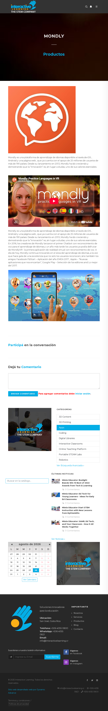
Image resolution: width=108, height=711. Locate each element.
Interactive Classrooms (70, 443)
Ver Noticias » (58, 539)
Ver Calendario (29, 579)
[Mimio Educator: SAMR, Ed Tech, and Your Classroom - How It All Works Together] (55, 522)
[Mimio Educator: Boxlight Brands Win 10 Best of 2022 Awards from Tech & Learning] (55, 481)
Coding (62, 433)
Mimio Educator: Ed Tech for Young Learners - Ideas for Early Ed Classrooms (78, 496)
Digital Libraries (67, 438)
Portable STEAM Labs (70, 454)
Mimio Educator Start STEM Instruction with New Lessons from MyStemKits (77, 510)
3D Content (65, 417)
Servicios (78, 617)
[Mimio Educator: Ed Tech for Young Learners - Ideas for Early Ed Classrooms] (55, 494)
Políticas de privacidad (19, 704)
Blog (76, 625)
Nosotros (78, 613)
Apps (61, 427)
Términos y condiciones (19, 700)
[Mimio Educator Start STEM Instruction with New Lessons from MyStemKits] (55, 508)
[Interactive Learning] (23, 6)
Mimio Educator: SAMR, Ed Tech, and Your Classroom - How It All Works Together (78, 524)
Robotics (63, 460)
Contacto (78, 629)
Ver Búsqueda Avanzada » (70, 465)
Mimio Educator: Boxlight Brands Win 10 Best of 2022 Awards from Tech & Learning (77, 483)
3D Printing (65, 422)
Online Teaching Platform (72, 449)
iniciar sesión (82, 393)
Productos (79, 621)
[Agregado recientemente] (91, 6)
